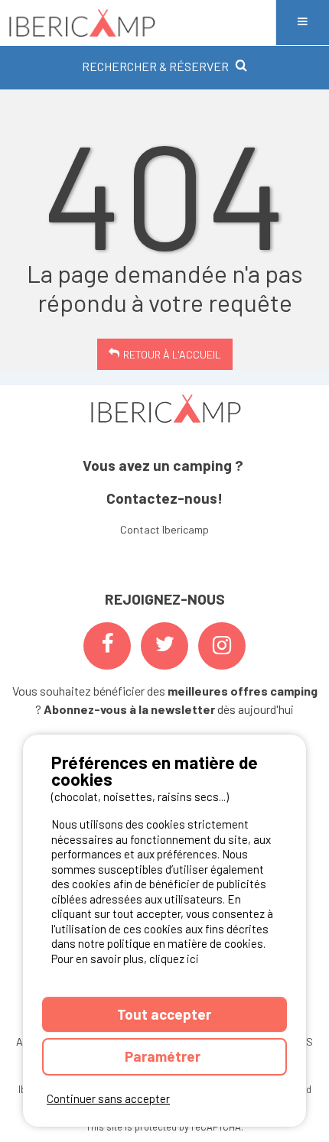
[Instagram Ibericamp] (222, 646)
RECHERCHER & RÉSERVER (155, 66)
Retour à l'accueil (172, 354)
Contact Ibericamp (164, 529)
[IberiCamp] (137, 22)
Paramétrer (164, 1056)
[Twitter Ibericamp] (164, 646)
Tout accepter (164, 1014)
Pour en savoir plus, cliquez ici (125, 958)
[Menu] (302, 22)
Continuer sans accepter (108, 1098)
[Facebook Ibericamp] (107, 646)
